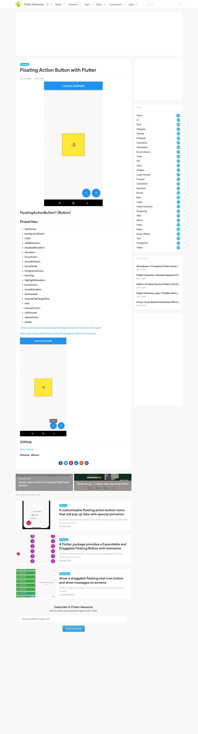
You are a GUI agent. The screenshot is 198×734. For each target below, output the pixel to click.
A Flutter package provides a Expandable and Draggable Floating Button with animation (92, 546)
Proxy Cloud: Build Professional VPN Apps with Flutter (166, 302)
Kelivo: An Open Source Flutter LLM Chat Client (162, 284)
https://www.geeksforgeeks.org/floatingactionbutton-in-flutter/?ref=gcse (61, 327)
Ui (47, 4)
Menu (99, 4)
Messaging (64, 573)
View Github (26, 449)
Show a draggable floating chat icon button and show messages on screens (91, 580)
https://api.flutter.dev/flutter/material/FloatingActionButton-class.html (58, 333)
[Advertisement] (99, 33)
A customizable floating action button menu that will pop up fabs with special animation (92, 512)
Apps (131, 4)
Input (87, 4)
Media (58, 4)
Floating (24, 64)
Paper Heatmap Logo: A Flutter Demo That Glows (163, 293)
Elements (73, 4)
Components (115, 4)
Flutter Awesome (34, 4)
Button (35, 455)
